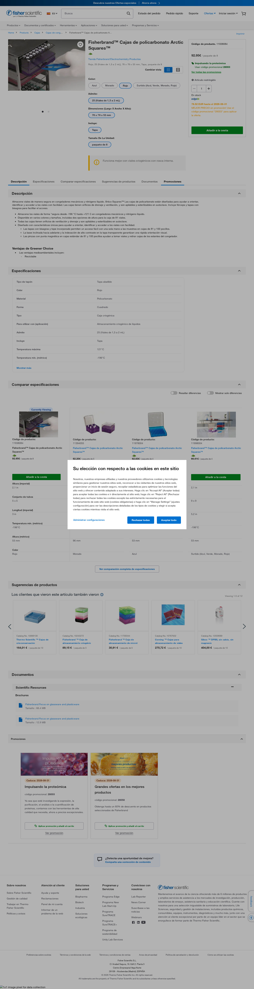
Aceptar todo (169, 520)
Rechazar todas (141, 520)
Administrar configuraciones (89, 519)
